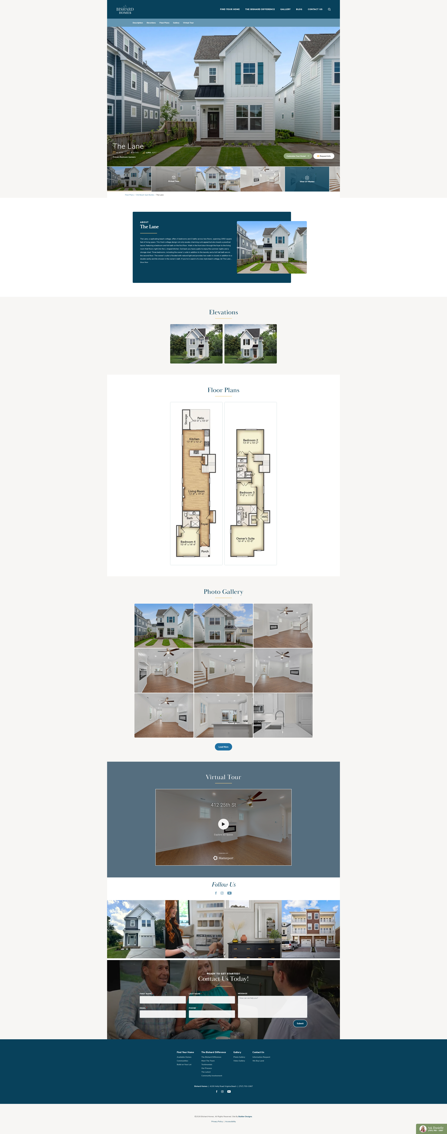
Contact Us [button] (315, 9)
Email (143, 1008)
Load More (223, 746)
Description (138, 22)
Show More (144, 262)
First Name (146, 993)
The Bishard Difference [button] (260, 9)
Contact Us (258, 1052)
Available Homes (184, 1057)
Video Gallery (239, 1060)
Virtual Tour (188, 22)
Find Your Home (185, 1052)
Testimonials (206, 1064)
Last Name (195, 993)
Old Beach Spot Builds (145, 195)
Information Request (261, 1057)
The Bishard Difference (213, 1052)
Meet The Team (208, 1060)
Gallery (176, 22)
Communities (182, 1060)
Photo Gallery (239, 1057)
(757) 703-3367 (246, 1086)
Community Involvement (211, 1075)
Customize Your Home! (296, 156)
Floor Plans (164, 22)
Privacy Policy (217, 1121)
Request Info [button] (325, 156)
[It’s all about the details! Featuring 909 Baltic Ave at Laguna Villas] (253, 929)
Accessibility (230, 1121)
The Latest (206, 1072)
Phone (193, 1008)
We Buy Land (258, 1060)
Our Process (206, 1068)
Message (242, 993)
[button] (329, 9)
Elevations (151, 22)
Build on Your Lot (184, 1064)
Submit (300, 1023)
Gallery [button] (285, 9)
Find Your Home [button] (230, 9)
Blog (299, 9)
